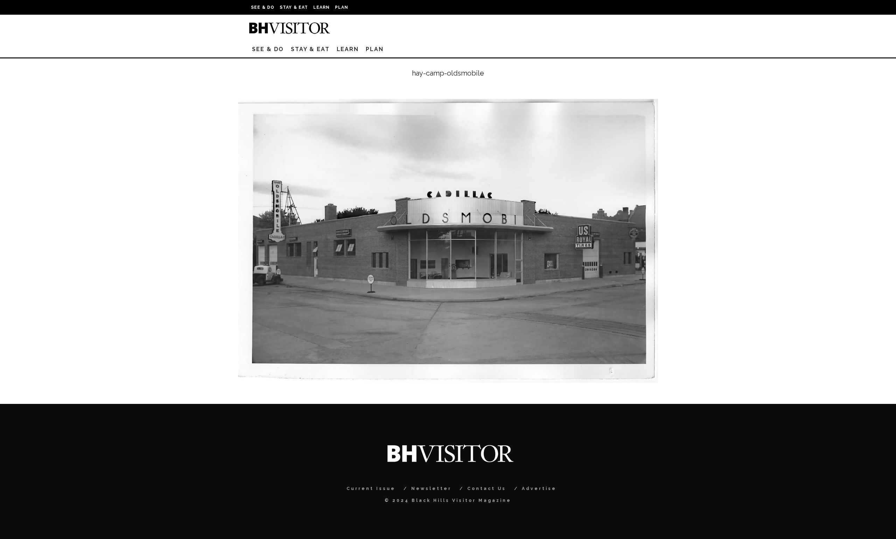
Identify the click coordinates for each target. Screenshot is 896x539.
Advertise (539, 488)
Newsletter (431, 488)
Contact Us (486, 488)
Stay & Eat (294, 7)
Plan (342, 7)
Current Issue (371, 488)
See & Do (263, 7)
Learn (321, 7)
